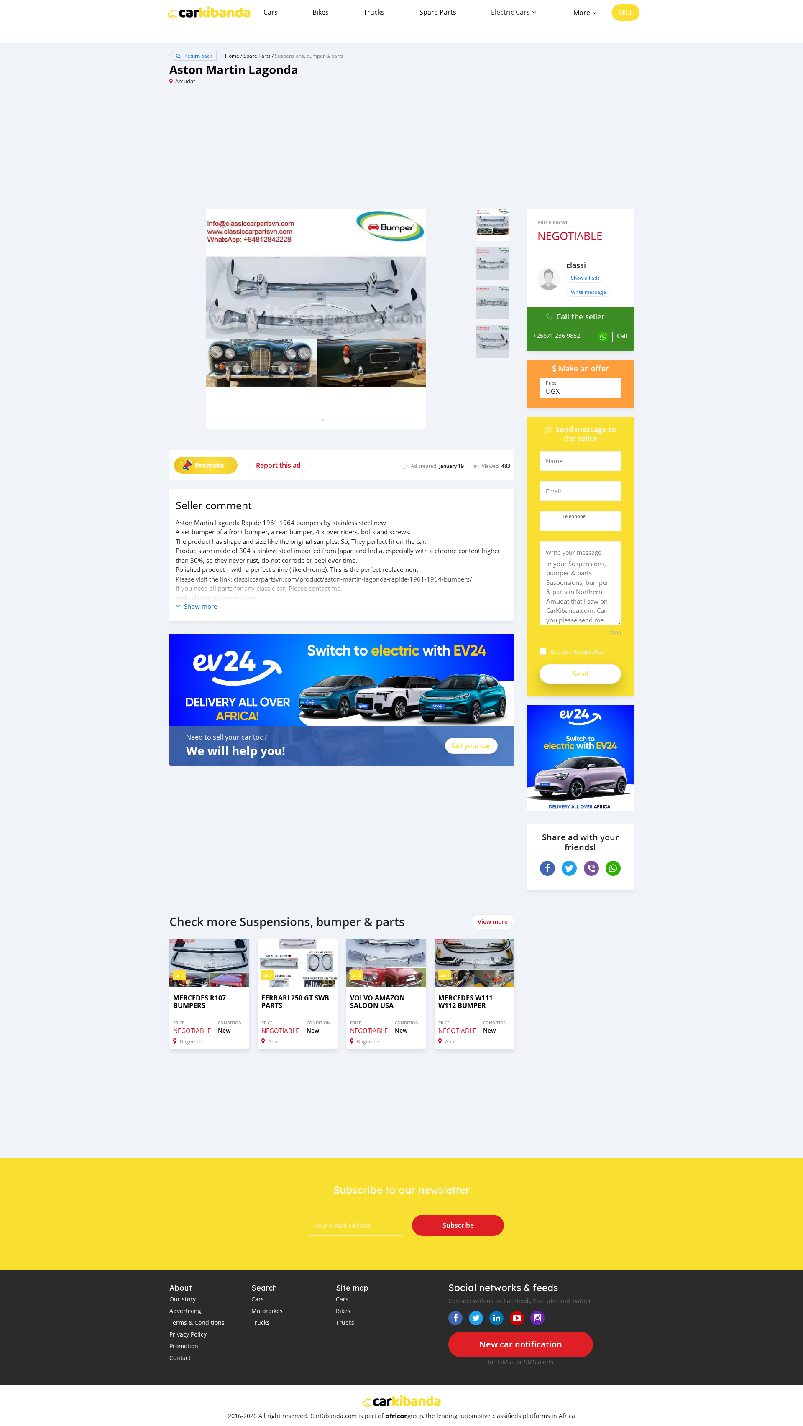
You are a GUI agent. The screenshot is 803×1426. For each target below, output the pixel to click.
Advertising (185, 1311)
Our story (182, 1299)
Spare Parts (437, 12)
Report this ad (278, 465)
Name (554, 461)
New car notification (520, 1344)
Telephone (574, 516)
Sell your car (471, 745)
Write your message (573, 552)
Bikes (320, 12)
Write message (588, 291)
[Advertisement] (285, 150)
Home (232, 55)
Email (553, 491)
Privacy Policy (188, 1334)
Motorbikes (267, 1311)
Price (551, 383)
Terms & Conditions (197, 1323)
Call (622, 336)
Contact (180, 1358)
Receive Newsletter (577, 652)
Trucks (373, 12)
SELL (625, 12)
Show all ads (585, 277)
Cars (270, 12)
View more (493, 922)
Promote (209, 465)
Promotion (183, 1346)
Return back (197, 55)
